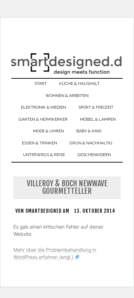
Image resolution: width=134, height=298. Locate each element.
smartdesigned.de (67, 68)
